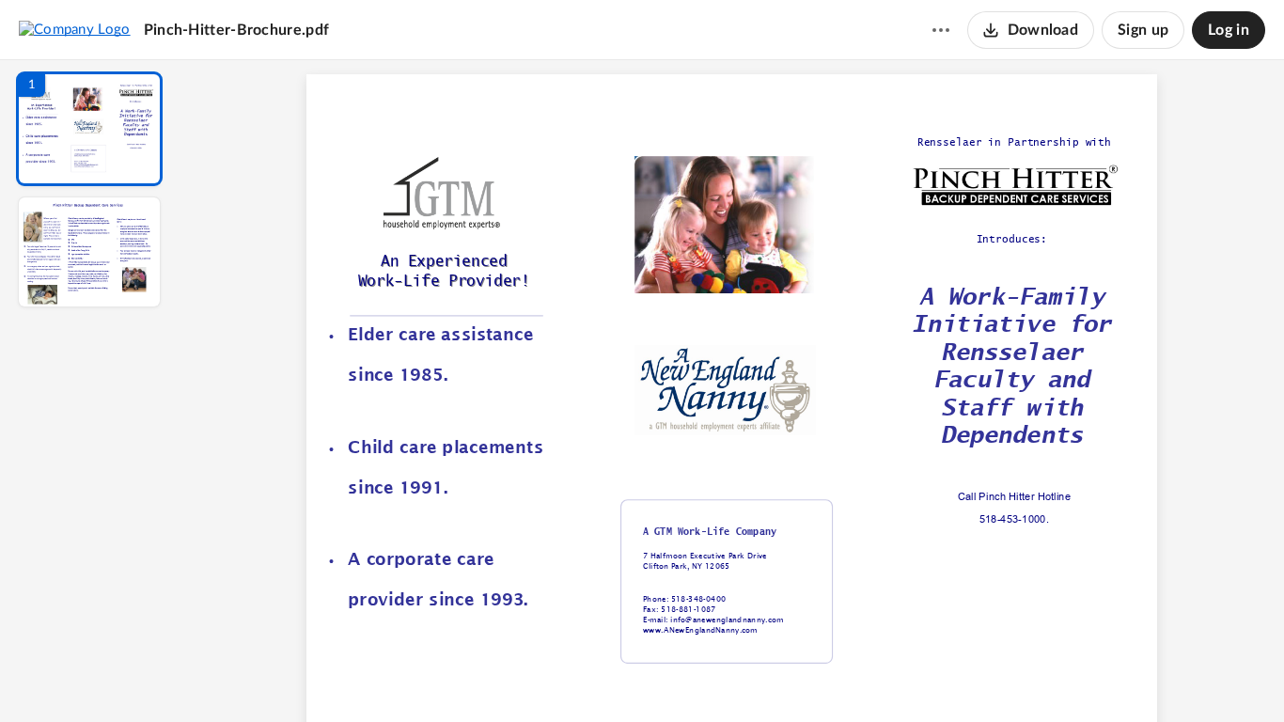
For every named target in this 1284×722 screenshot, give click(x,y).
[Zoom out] (734, 676)
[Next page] (694, 676)
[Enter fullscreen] (905, 676)
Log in (1228, 30)
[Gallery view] (871, 676)
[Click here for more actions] (941, 30)
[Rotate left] (836, 676)
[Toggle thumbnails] (559, 676)
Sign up (1143, 30)
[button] (89, 128)
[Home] (75, 29)
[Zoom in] (798, 676)
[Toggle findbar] (593, 676)
